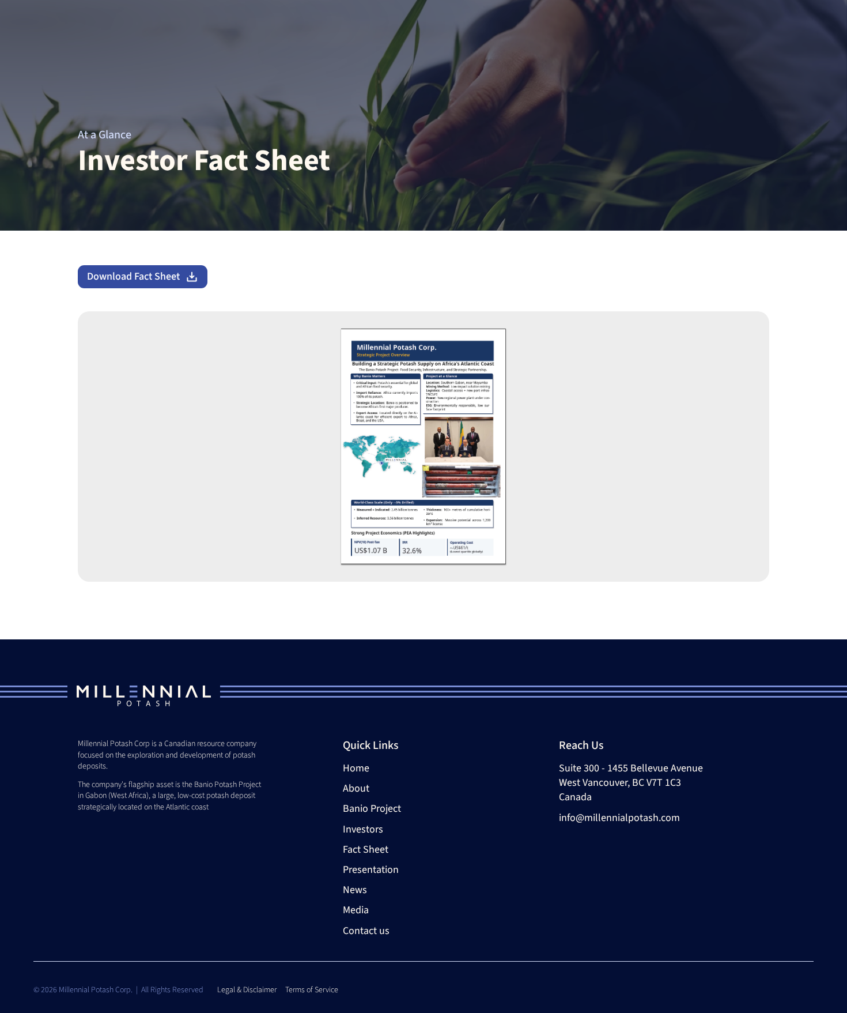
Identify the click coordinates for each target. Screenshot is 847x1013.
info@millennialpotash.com (619, 818)
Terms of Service (311, 990)
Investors (363, 829)
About (356, 788)
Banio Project (372, 808)
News (355, 890)
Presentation (371, 870)
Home (356, 768)
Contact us (366, 931)
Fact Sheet (365, 849)
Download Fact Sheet (133, 276)
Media (356, 910)
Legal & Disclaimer (247, 990)
